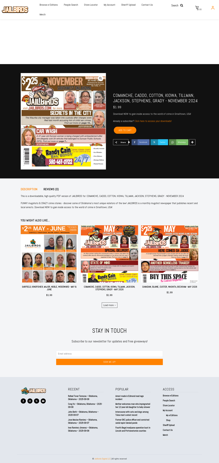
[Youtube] (43, 401)
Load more (108, 305)
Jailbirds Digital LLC (102, 458)
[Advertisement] (109, 42)
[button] (178, 5)
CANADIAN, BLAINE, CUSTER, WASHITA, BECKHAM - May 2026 (169, 286)
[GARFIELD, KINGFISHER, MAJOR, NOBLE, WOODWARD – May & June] (49, 253)
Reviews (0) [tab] (51, 189)
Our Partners (168, 439)
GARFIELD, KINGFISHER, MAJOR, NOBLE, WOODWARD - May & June (49, 288)
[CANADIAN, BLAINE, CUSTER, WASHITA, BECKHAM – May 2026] (169, 253)
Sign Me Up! (109, 361)
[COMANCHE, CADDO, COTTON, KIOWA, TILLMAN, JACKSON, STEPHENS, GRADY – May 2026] (109, 253)
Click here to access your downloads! (153, 121)
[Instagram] (30, 401)
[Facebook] (23, 401)
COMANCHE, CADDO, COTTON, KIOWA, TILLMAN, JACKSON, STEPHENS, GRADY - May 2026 (109, 288)
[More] (192, 142)
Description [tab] (29, 189)
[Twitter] (36, 401)
